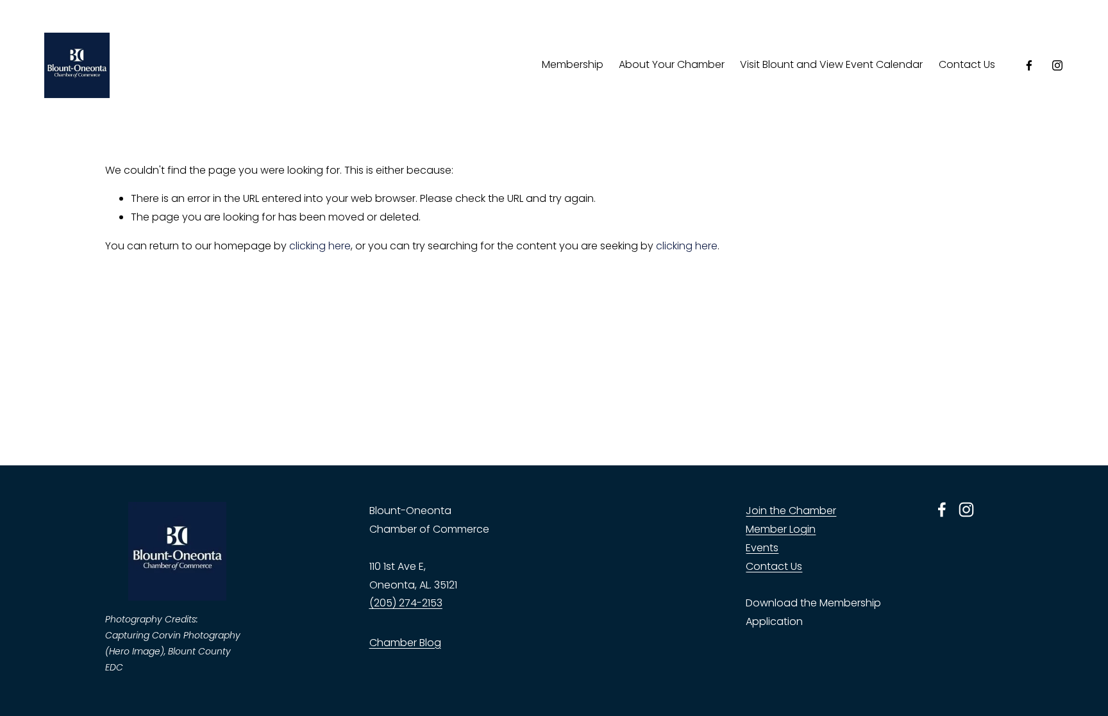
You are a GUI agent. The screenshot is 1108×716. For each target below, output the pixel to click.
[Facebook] (1029, 65)
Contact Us (967, 64)
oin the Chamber (793, 510)
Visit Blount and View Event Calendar (831, 64)
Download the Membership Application (813, 612)
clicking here (320, 245)
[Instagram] (1057, 65)
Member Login (781, 529)
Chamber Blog (405, 642)
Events (762, 547)
